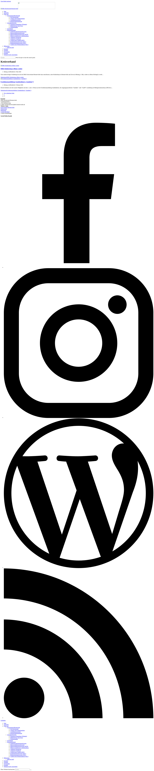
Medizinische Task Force (16, 737)
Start (5, 723)
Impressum (3, 110)
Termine (6, 762)
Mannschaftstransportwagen (17, 745)
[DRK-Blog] (78, 567)
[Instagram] (78, 417)
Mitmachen (7, 758)
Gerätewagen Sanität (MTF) (17, 752)
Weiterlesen (12, 77)
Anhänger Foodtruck (15, 750)
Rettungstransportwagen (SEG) (18, 755)
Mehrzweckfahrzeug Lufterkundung (19, 747)
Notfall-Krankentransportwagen (18, 743)
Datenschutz (4, 109)
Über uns (6, 726)
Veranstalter (7, 763)
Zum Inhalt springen (6, 1)
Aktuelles (6, 724)
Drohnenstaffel (14, 739)
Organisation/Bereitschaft (13, 727)
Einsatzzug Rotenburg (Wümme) (18, 736)
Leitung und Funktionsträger (17, 730)
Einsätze (6, 761)
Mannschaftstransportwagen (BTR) (19, 746)
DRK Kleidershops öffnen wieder (11, 69)
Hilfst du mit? (10, 759)
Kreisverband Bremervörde (7, 107)
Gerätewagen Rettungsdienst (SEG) (19, 756)
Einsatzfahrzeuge (11, 742)
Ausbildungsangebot (15, 732)
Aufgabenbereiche (11, 734)
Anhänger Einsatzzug (15, 749)
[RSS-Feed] (78, 717)
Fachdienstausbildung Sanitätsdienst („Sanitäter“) (17, 82)
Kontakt (6, 765)
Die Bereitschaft (14, 729)
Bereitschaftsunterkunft (16, 733)
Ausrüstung (10, 740)
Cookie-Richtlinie (5, 112)
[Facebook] (78, 267)
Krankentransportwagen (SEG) (18, 753)
